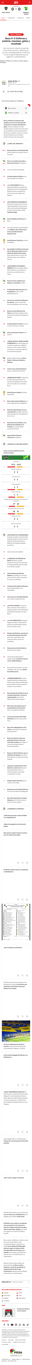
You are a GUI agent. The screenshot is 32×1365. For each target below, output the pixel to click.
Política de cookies (6, 1342)
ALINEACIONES (11, 18)
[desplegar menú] (2, 2)
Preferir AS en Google (16, 91)
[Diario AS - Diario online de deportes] (16, 2)
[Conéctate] (29, 2)
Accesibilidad (5, 1344)
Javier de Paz (13, 81)
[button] (3, 91)
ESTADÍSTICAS (20, 18)
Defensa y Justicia (17, 1282)
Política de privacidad (20, 1340)
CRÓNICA (28, 18)
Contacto (4, 1340)
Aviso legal (10, 1340)
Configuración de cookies (19, 1342)
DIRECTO (3, 18)
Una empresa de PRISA (16, 1351)
